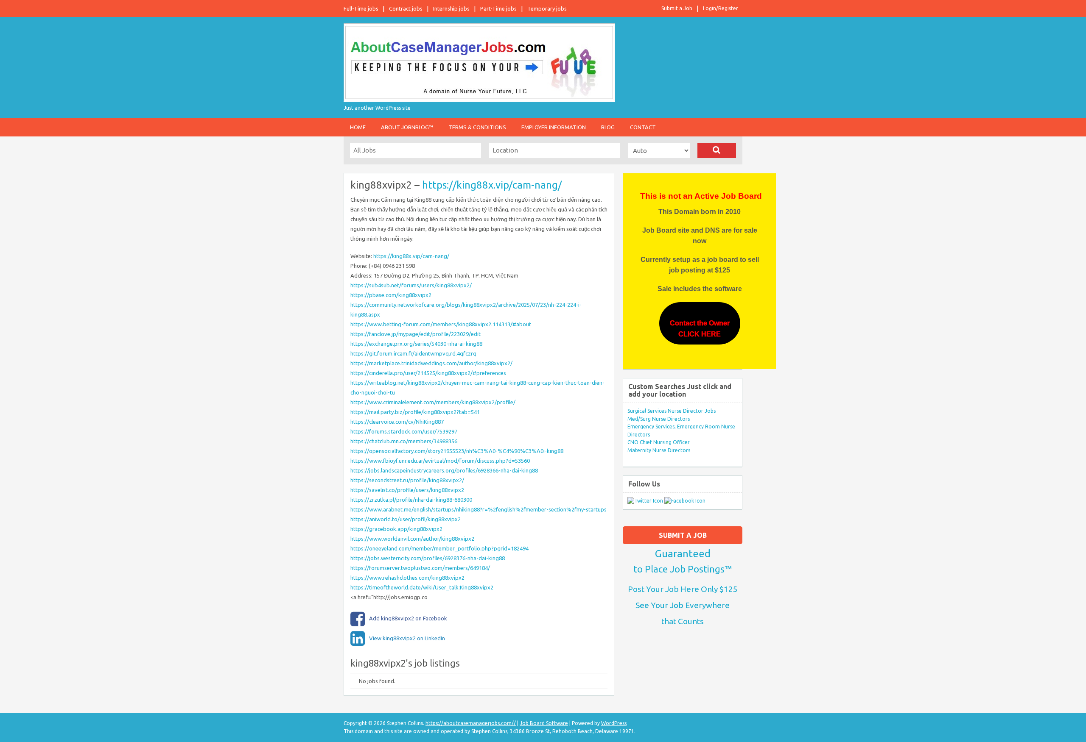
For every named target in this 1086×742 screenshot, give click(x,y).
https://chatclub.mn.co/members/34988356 (403, 441)
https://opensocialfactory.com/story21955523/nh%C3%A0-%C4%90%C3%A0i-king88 (456, 451)
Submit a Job (676, 8)
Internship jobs (451, 8)
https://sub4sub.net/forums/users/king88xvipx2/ (411, 285)
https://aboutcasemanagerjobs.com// (470, 723)
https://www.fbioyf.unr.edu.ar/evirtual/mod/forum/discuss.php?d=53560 (440, 461)
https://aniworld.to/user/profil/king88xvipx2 (405, 519)
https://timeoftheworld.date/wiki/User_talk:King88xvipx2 (421, 587)
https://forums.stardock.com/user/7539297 (403, 431)
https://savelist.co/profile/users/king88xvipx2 (407, 490)
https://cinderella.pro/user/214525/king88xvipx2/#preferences (428, 373)
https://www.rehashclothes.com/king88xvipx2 (407, 578)
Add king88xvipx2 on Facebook (408, 618)
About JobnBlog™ (407, 127)
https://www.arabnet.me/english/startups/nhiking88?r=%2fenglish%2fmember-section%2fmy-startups (478, 509)
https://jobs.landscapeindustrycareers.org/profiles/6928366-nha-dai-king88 (444, 470)
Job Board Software (544, 723)
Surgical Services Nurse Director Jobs (671, 411)
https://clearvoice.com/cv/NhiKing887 (397, 422)
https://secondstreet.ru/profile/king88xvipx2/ (407, 480)
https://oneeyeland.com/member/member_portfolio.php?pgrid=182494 (439, 548)
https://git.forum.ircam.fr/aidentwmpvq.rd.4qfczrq (413, 353)
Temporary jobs (547, 8)
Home (358, 127)
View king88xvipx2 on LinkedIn (407, 638)
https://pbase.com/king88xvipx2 (390, 295)
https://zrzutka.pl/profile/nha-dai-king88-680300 (411, 500)
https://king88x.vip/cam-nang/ (492, 185)
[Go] (716, 150)
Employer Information (553, 127)
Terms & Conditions (477, 127)
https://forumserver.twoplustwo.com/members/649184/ (420, 568)
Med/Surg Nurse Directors (658, 419)
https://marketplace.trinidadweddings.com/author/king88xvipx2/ (431, 363)
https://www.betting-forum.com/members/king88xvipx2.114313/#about (440, 324)
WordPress (614, 723)
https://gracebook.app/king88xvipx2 (396, 529)
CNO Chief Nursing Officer (658, 442)
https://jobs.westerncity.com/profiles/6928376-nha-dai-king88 (427, 558)
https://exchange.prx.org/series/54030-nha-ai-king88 (416, 344)
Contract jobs (406, 8)
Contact (643, 127)
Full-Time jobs (361, 8)
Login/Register (720, 8)
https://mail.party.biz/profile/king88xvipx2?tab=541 (415, 412)
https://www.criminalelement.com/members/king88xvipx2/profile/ (432, 402)
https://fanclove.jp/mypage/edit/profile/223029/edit (415, 334)
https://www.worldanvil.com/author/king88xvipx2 (412, 539)
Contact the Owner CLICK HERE (700, 329)
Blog (608, 127)
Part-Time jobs (498, 8)
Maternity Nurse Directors (658, 450)
